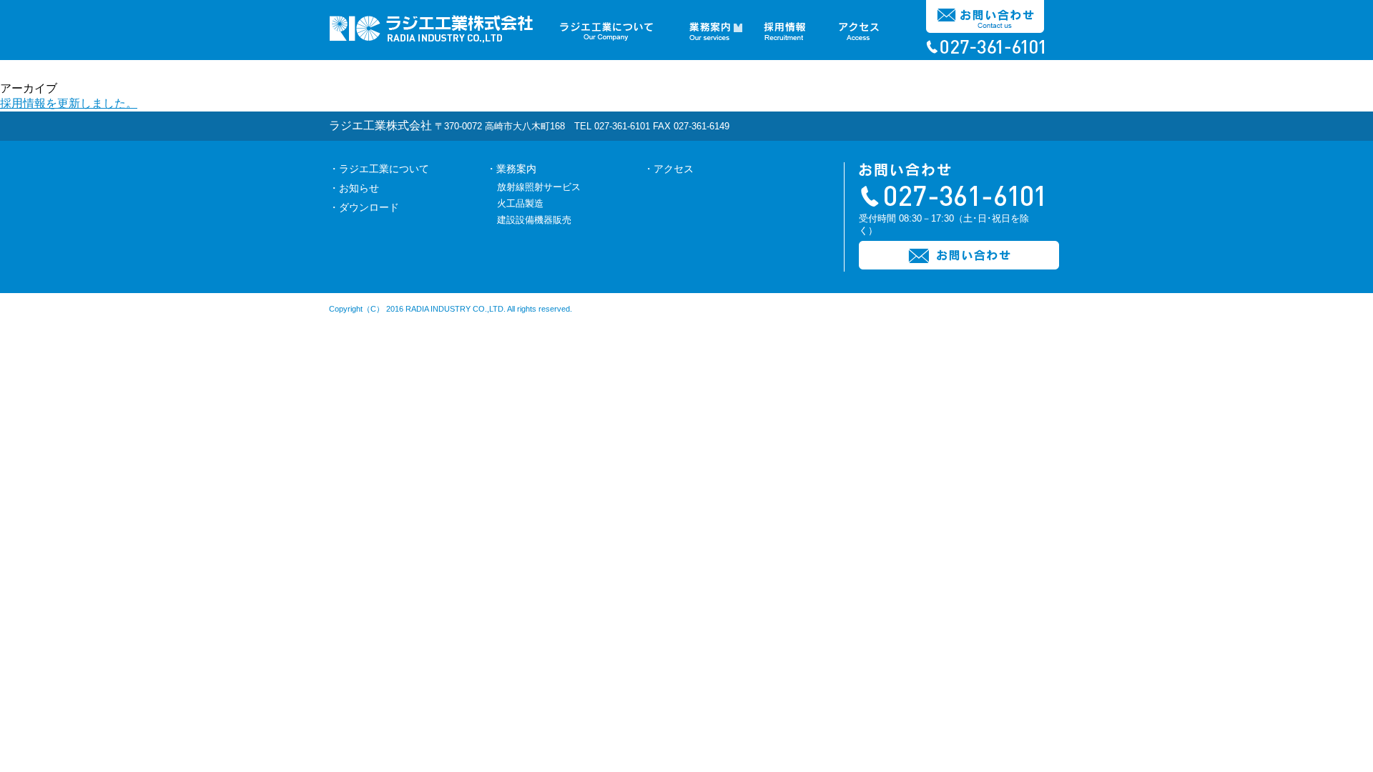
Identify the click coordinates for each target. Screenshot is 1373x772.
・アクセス (669, 168)
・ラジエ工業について (379, 168)
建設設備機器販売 (534, 219)
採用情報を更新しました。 (68, 103)
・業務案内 (511, 168)
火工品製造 (520, 203)
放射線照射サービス (539, 187)
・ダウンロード (364, 207)
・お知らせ (354, 188)
